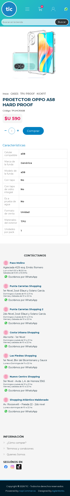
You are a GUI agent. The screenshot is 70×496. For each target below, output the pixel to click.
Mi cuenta (53, 9)
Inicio (6, 93)
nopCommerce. (27, 491)
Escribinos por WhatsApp (22, 277)
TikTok (18, 466)
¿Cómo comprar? (16, 443)
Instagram (12, 466)
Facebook (5, 466)
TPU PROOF (27, 93)
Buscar (62, 22)
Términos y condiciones (20, 448)
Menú (27, 9)
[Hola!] (66, 9)
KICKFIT (41, 93)
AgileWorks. (58, 491)
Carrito (40, 8)
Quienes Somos (16, 454)
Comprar (33, 131)
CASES (14, 93)
